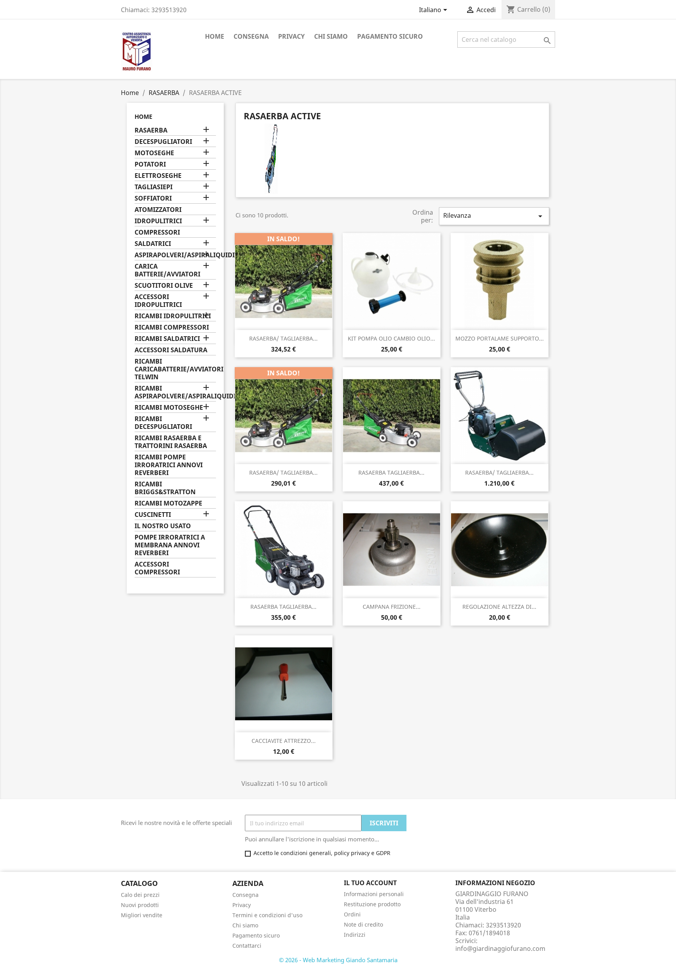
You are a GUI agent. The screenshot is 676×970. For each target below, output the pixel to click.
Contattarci (246, 945)
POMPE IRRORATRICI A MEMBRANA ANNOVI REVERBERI (170, 545)
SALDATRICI (153, 244)
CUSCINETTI (153, 515)
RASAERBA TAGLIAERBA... (391, 472)
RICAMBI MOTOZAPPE (168, 503)
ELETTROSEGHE (158, 176)
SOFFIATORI (153, 198)
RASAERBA (151, 130)
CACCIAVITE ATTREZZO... (284, 740)
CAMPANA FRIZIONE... (392, 606)
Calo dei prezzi (140, 894)
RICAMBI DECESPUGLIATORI (163, 423)
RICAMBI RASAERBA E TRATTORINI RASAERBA (171, 442)
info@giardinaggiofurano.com (500, 948)
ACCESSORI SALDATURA (171, 350)
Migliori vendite (141, 915)
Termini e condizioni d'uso (267, 915)
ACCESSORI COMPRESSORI (157, 568)
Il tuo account (370, 883)
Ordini (352, 914)
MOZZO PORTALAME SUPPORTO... (499, 338)
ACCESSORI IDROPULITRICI (158, 301)
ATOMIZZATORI (158, 210)
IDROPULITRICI (158, 221)
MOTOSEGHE (154, 153)
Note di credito (363, 924)
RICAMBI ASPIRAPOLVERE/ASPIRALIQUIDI (175, 392)
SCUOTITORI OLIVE (164, 285)
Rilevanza (494, 216)
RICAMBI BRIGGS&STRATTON (165, 488)
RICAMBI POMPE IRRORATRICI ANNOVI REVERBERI (169, 465)
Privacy (291, 36)
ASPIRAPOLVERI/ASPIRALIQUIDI (175, 255)
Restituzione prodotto (372, 904)
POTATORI (150, 164)
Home (214, 36)
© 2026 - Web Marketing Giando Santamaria (338, 960)
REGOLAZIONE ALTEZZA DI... (499, 606)
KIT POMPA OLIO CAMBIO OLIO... (391, 338)
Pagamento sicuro (390, 36)
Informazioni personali (374, 894)
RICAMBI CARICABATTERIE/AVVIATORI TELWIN (175, 369)
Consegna (251, 36)
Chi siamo (331, 36)
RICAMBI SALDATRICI (167, 339)
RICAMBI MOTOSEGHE (169, 407)
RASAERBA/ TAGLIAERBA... (283, 338)
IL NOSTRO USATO (163, 526)
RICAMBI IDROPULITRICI (173, 316)
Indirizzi (354, 934)
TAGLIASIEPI (154, 187)
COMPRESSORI (157, 232)
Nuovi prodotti (140, 905)
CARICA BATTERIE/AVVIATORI (167, 270)
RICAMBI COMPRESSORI (172, 327)
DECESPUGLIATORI (163, 142)
